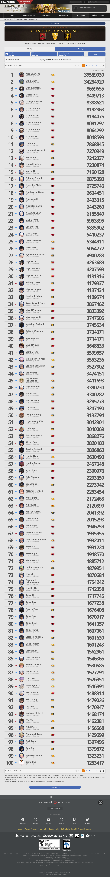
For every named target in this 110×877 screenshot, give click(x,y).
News (36, 823)
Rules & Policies (30, 829)
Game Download (55, 809)
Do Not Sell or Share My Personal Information (76, 829)
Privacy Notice (42, 829)
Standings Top (55, 787)
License (20, 829)
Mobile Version (56, 796)
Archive (96, 54)
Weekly (29, 49)
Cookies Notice (54, 829)
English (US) (93, 2)
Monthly (80, 49)
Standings (10, 19)
